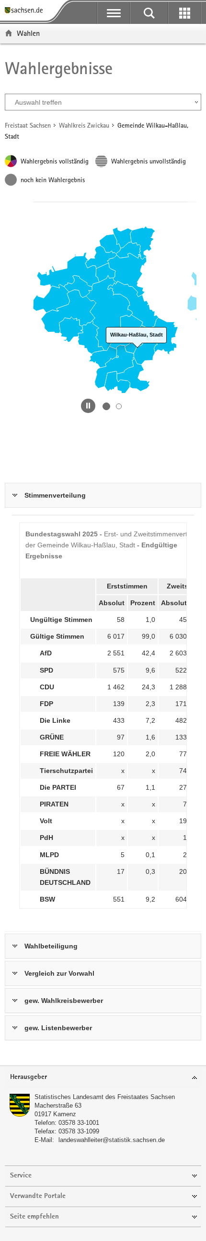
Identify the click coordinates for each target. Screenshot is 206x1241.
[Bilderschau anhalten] (88, 406)
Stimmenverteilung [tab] (55, 495)
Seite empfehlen (34, 1216)
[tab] (103, 1077)
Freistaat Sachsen (28, 125)
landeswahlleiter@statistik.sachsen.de (111, 1139)
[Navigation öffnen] (113, 13)
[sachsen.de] (26, 10)
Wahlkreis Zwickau (84, 125)
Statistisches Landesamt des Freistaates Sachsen (104, 1096)
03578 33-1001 (78, 1122)
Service (21, 1175)
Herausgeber (28, 1077)
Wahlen (28, 33)
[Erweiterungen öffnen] (184, 13)
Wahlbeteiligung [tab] (51, 946)
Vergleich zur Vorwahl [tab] (59, 973)
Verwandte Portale (38, 1196)
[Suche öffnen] (149, 13)
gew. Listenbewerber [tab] (58, 1028)
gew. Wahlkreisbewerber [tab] (63, 1000)
